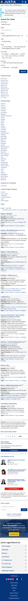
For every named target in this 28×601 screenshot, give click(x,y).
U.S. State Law (6, 563)
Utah (2, 171)
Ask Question (14, 450)
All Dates (6, 54)
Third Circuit (4, 82)
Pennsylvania (4, 162)
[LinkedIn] (7, 579)
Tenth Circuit (4, 94)
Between (13, 54)
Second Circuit (4, 80)
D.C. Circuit (3, 97)
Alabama (3, 104)
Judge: (2, 27)
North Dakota (4, 155)
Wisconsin (3, 178)
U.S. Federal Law (7, 560)
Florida (2, 117)
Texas (2, 169)
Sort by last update (22, 210)
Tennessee (4, 167)
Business (4, 553)
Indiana (3, 126)
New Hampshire (5, 147)
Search (23, 71)
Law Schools (5, 556)
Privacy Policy (14, 595)
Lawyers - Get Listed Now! (14, 514)
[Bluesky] (17, 579)
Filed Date (6, 67)
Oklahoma (3, 159)
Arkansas (3, 107)
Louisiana (3, 129)
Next (20, 436)
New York (3, 152)
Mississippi (4, 138)
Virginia (3, 172)
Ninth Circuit (4, 92)
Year (6, 56)
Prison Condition (19, 247)
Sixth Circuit (4, 87)
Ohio (2, 157)
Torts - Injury (4, 194)
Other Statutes (5, 200)
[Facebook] (11, 579)
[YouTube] (9, 579)
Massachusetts (5, 133)
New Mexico (4, 150)
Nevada (3, 145)
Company (14, 588)
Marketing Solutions (8, 570)
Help (14, 590)
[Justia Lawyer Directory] (21, 579)
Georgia (3, 119)
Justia (16, 576)
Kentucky (3, 128)
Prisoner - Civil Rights (20, 337)
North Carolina (5, 154)
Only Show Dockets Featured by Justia (13, 63)
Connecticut (4, 112)
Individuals (5, 549)
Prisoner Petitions (5, 197)
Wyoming (3, 179)
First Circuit (4, 78)
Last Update (14, 67)
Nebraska (3, 143)
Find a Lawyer (5, 503)
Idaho (2, 122)
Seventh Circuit (5, 89)
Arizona (3, 105)
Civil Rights (4, 195)
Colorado (3, 110)
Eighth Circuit (4, 90)
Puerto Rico (4, 186)
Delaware (3, 114)
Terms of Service (14, 593)
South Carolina (5, 166)
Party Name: (4, 22)
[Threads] (15, 579)
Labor (2, 199)
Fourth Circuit (4, 83)
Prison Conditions (19, 225)
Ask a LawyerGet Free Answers (6, 442)
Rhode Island (4, 164)
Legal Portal (14, 585)
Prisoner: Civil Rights (20, 292)
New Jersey (4, 148)
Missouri (3, 140)
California (3, 109)
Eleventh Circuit (5, 96)
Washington (4, 174)
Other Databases (7, 567)
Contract (3, 192)
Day (17, 54)
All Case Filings (8, 47)
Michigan (3, 135)
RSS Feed (5, 210)
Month (23, 54)
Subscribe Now (14, 534)
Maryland (3, 131)
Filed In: (3, 33)
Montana (3, 141)
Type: (2, 39)
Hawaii (2, 121)
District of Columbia (6, 116)
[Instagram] (13, 579)
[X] (19, 579)
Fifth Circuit (4, 85)
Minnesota (4, 136)
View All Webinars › (14, 489)
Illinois (2, 124)
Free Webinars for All (7, 456)
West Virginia (4, 176)
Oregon (3, 160)
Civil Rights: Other (16, 399)
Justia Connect (14, 582)
